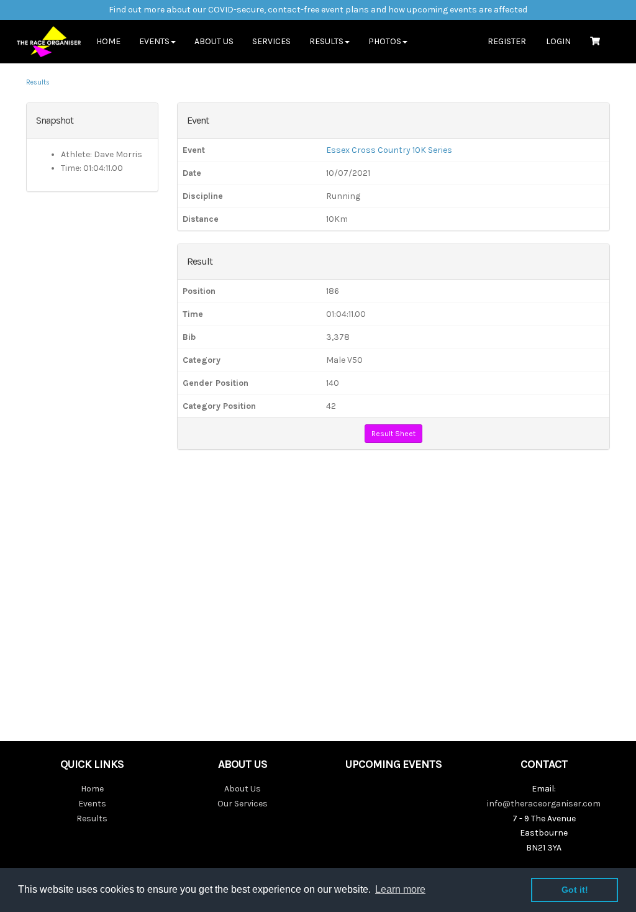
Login (558, 41)
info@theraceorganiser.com (544, 803)
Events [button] (154, 41)
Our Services (242, 803)
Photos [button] (384, 41)
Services (271, 41)
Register (507, 41)
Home (108, 41)
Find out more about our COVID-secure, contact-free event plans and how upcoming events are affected (318, 9)
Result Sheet (393, 433)
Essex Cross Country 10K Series (389, 150)
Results (38, 82)
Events (92, 803)
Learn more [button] (400, 889)
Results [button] (326, 41)
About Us (214, 41)
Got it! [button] (574, 890)
